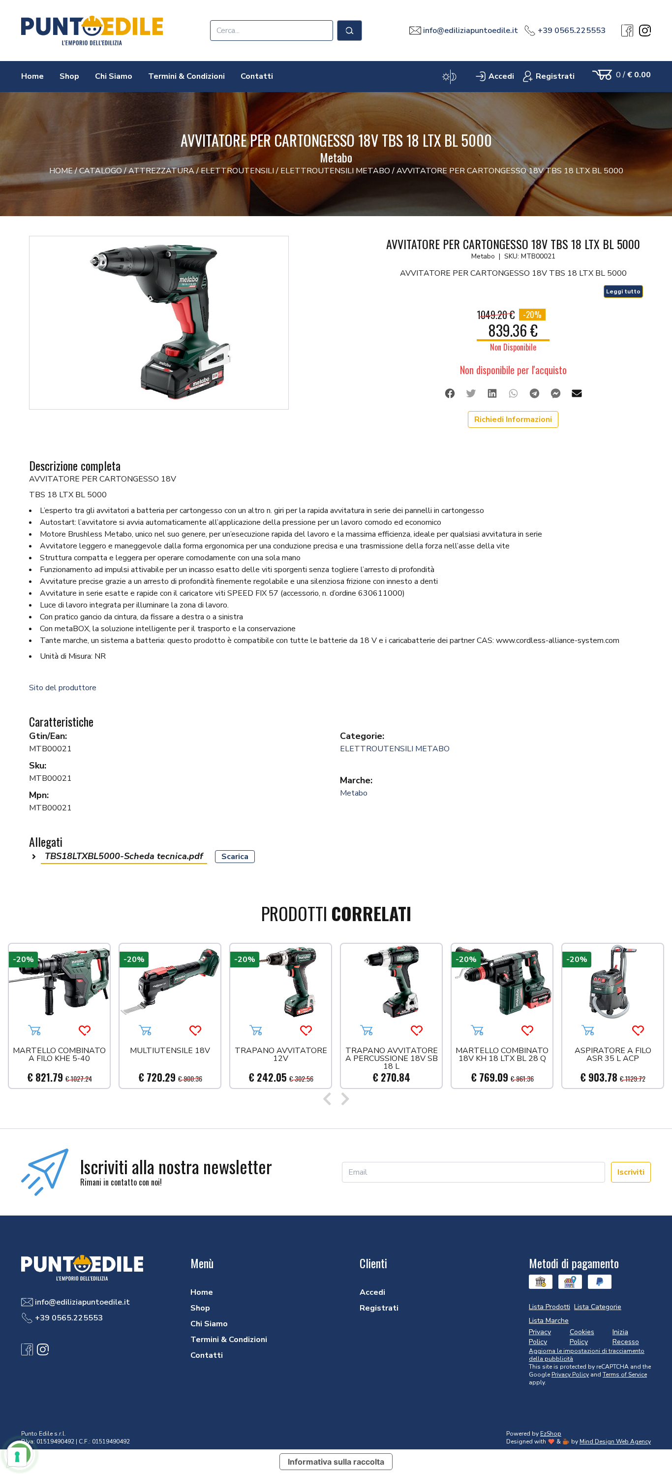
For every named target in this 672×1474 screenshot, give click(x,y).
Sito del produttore (62, 687)
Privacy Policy (570, 1374)
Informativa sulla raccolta (336, 1462)
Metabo (353, 793)
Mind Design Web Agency (615, 1441)
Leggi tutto (623, 291)
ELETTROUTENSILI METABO (395, 748)
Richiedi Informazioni (513, 419)
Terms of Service (625, 1374)
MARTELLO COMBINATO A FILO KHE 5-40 (59, 1055)
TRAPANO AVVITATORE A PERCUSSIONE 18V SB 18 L (391, 1058)
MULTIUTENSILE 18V (170, 1051)
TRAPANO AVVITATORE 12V (281, 1055)
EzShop (550, 1434)
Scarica (234, 856)
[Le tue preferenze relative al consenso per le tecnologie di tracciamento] (17, 1456)
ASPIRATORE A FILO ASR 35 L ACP (613, 1055)
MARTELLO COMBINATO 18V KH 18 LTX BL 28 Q (502, 1055)
